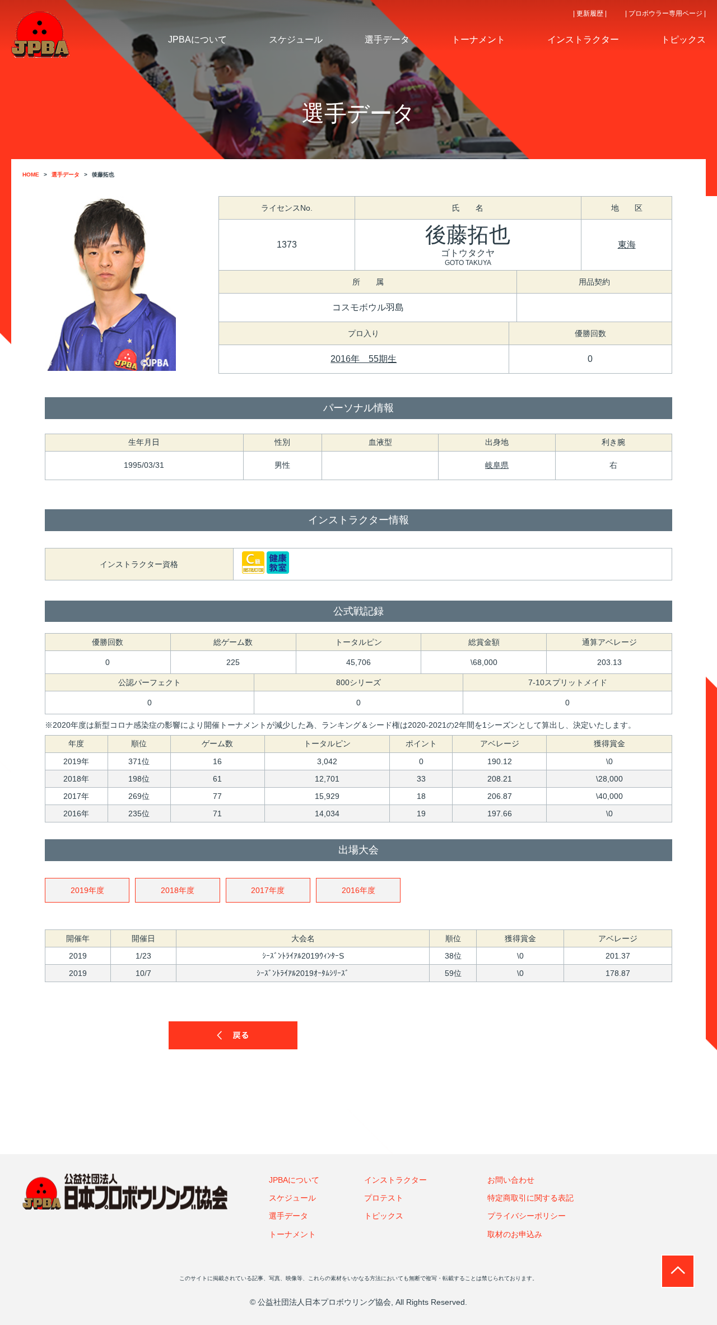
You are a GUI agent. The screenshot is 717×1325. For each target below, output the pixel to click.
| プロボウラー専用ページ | (665, 13)
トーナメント (292, 1234)
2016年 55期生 (363, 359)
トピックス (383, 1215)
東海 (627, 244)
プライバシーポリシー (526, 1215)
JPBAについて (294, 1179)
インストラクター (395, 1179)
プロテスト (383, 1197)
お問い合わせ (510, 1179)
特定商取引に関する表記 (530, 1197)
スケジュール (292, 1197)
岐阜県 (497, 465)
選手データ (288, 1215)
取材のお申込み (514, 1234)
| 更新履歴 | (590, 13)
